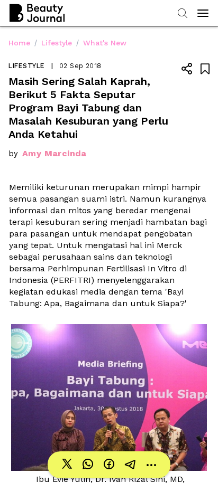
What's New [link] (104, 43)
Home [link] (19, 43)
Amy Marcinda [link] (54, 153)
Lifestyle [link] (56, 43)
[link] (66, 465)
